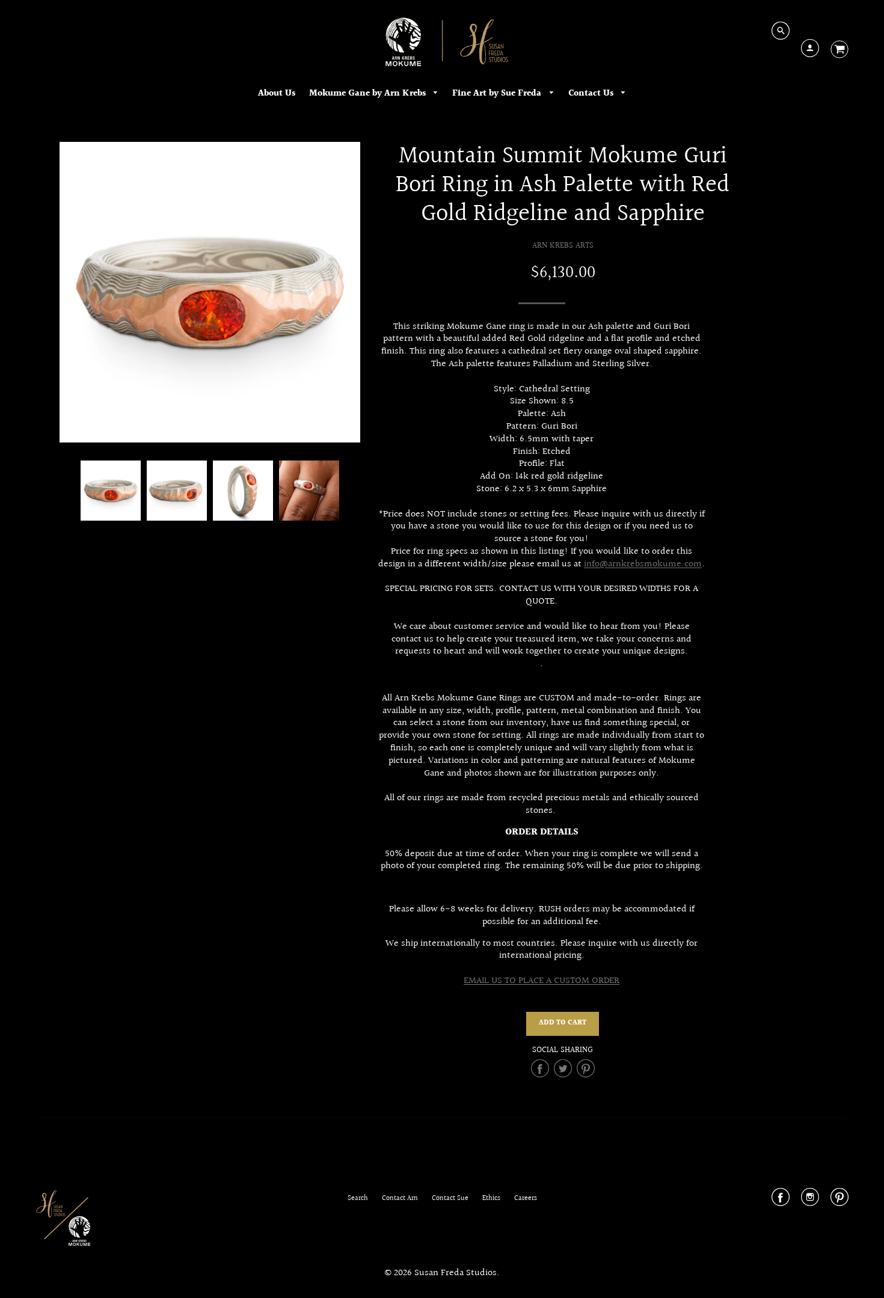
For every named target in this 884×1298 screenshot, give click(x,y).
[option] (210, 292)
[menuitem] (276, 93)
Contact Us (592, 93)
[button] (562, 1024)
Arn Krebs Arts (563, 246)
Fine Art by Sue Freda (498, 93)
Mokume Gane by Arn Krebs (368, 93)
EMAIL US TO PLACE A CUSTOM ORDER (541, 980)
